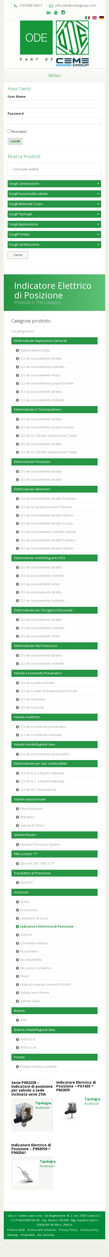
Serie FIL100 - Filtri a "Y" (37, 863)
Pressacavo (29, 910)
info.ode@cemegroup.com (75, 5)
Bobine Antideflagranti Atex (34, 1030)
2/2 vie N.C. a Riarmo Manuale (42, 781)
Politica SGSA (16, 1230)
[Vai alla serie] (23, 1114)
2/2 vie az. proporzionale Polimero (46, 507)
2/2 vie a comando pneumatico (43, 727)
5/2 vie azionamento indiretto (42, 400)
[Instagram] (63, 12)
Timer (24, 976)
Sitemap (12, 1235)
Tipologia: (43, 1103)
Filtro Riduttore (31, 809)
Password (16, 113)
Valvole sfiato (30, 1001)
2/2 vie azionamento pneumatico (45, 754)
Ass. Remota (46, 1235)
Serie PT (26, 882)
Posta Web (28, 1235)
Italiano (87, 17)
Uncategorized (22, 331)
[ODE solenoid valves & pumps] (54, 44)
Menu (54, 75)
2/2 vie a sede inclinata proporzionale (48, 691)
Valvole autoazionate (30, 799)
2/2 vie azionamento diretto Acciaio (46, 523)
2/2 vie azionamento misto (40, 375)
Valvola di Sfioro (32, 825)
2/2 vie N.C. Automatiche (38, 789)
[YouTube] (56, 12)
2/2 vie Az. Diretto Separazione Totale (48, 435)
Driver (24, 902)
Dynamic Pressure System (40, 844)
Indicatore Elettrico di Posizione (46, 926)
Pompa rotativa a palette (38, 1066)
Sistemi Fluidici (25, 835)
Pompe (19, 1057)
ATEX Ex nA (28, 1047)
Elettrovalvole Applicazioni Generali (40, 341)
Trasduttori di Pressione (32, 873)
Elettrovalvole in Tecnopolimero (38, 409)
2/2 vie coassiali (32, 707)
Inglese (94, 17)
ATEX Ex (26, 935)
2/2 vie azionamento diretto (41, 358)
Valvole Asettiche (27, 717)
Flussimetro (29, 951)
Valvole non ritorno (34, 993)
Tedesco (101, 17)
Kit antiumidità (30, 960)
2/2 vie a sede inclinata (37, 683)
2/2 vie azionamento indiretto (42, 367)
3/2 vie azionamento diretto (41, 392)
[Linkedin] (48, 12)
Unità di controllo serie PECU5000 (45, 984)
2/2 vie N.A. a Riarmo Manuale (42, 773)
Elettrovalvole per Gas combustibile (40, 763)
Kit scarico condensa (35, 968)
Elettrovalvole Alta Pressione (35, 646)
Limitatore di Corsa (34, 918)
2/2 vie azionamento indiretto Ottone (48, 532)
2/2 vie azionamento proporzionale (47, 383)
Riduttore (27, 817)
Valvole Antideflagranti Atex (34, 744)
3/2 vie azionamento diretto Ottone (46, 548)
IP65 (23, 1020)
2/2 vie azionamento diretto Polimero (48, 498)
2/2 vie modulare (33, 699)
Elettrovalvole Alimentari (32, 489)
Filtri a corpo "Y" (26, 854)
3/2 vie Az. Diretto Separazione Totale (48, 452)
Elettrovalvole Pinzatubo (32, 462)
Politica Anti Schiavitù (41, 1230)
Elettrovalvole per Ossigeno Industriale (43, 610)
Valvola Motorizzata (35, 350)
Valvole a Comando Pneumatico (38, 673)
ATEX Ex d (27, 1039)
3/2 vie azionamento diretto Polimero (48, 540)
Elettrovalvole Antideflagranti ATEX (39, 558)
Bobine (19, 1011)
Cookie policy (89, 1230)
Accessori (21, 892)
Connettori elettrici (34, 943)
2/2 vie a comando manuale (41, 735)
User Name (17, 96)
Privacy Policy (68, 1230)
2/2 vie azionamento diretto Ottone (46, 515)
